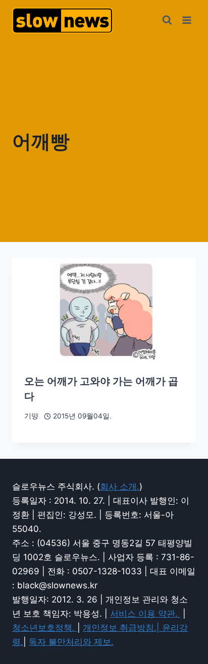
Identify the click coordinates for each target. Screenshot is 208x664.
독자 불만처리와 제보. (71, 642)
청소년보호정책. (44, 628)
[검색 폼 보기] (167, 20)
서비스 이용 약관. (145, 614)
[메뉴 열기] (186, 20)
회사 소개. (119, 486)
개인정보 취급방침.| (122, 628)
